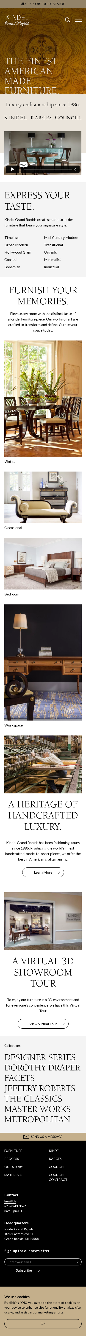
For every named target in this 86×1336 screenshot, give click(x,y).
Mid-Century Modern (61, 237)
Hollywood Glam (17, 252)
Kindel (54, 1151)
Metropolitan (37, 1119)
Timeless (11, 237)
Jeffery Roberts (39, 1088)
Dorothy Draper (42, 1067)
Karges (55, 1159)
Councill (57, 1167)
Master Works (37, 1109)
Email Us (10, 1201)
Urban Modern (16, 245)
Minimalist (52, 259)
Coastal (10, 259)
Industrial (51, 267)
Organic (50, 252)
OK (43, 1324)
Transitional (53, 245)
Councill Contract (58, 1177)
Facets (19, 1078)
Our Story (13, 1167)
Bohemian (12, 267)
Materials (13, 1175)
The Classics (33, 1098)
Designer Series (39, 1057)
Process (11, 1159)
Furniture (13, 1151)
